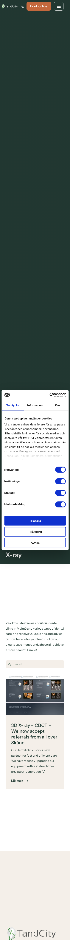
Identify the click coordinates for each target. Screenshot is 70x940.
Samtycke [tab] (12, 405)
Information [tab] (35, 405)
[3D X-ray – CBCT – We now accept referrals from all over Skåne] (35, 678)
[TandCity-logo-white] (10, 5)
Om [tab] (57, 405)
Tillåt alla (35, 520)
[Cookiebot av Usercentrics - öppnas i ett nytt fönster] (50, 394)
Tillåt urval (35, 531)
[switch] (60, 481)
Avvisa (35, 542)
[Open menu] (58, 6)
